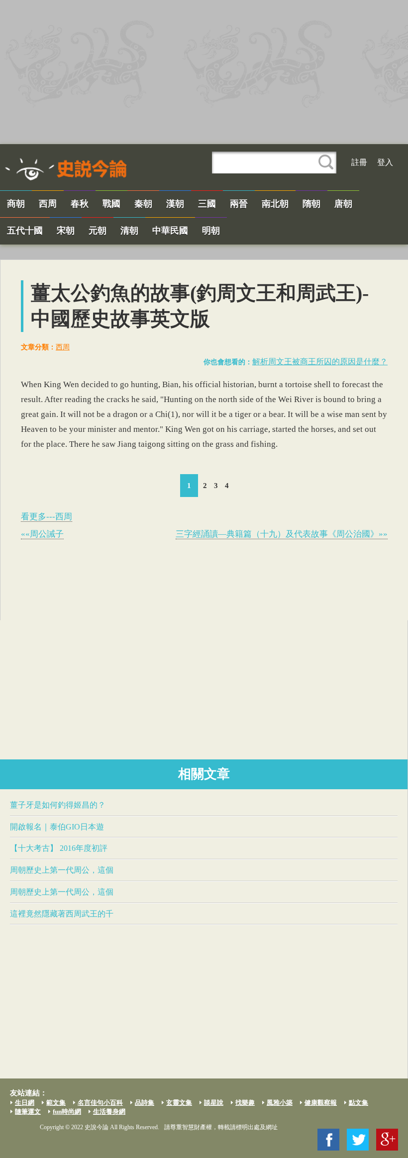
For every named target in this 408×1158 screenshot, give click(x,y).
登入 (385, 162)
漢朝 (175, 204)
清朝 (129, 231)
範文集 (56, 1102)
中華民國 (170, 231)
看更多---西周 (46, 516)
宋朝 (66, 231)
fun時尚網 (67, 1111)
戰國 (111, 204)
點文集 (358, 1102)
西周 (48, 204)
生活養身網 (109, 1111)
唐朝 (343, 204)
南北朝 (275, 204)
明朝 (211, 231)
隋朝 (311, 204)
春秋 (80, 204)
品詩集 (144, 1102)
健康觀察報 (321, 1102)
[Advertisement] (204, 72)
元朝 (97, 231)
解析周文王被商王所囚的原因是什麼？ (320, 361)
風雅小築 (280, 1102)
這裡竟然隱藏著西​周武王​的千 (61, 914)
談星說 (213, 1102)
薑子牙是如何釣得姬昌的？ (57, 805)
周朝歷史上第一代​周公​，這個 (61, 870)
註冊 (359, 162)
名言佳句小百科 (100, 1102)
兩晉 (239, 204)
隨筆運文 (28, 1111)
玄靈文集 (179, 1102)
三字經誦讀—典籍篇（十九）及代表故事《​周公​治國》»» (282, 534)
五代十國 (25, 231)
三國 (207, 204)
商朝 (16, 204)
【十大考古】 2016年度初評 (58, 848)
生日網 (24, 1102)
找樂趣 (245, 1102)
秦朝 (143, 204)
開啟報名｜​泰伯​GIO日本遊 (57, 827)
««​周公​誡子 (42, 534)
